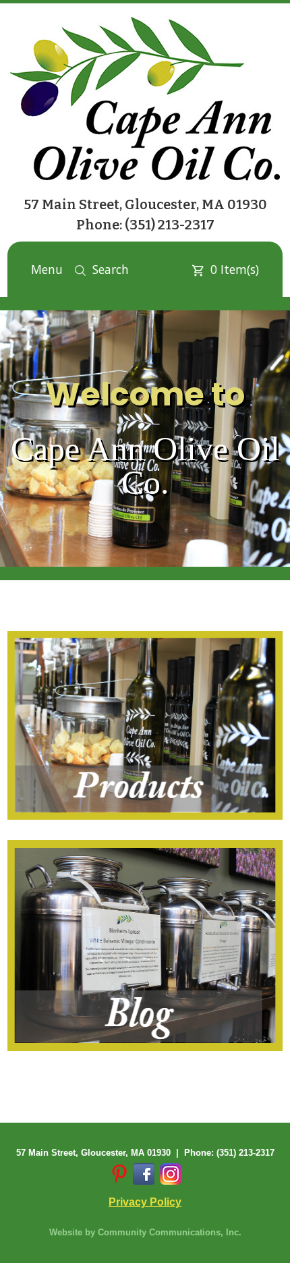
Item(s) (234, 269)
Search (110, 269)
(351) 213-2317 (169, 225)
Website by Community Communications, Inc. (145, 1232)
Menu (47, 269)
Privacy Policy (145, 1202)
